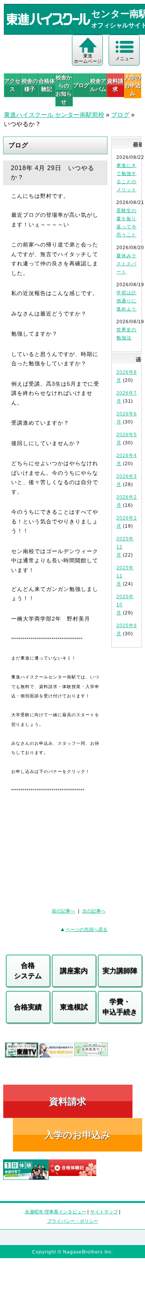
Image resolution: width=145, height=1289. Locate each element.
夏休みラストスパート (126, 264)
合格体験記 (47, 85)
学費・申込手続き (119, 1007)
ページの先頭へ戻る (86, 929)
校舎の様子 (30, 85)
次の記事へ (94, 911)
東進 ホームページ (88, 58)
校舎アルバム (98, 85)
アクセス (12, 85)
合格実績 (28, 1007)
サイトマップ (104, 1212)
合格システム (28, 971)
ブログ (81, 85)
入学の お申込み (133, 85)
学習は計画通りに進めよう (126, 301)
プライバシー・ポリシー (72, 1221)
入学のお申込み (77, 1135)
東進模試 (74, 1007)
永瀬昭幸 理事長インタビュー (55, 1212)
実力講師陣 (119, 971)
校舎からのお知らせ (64, 89)
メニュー (124, 58)
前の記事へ (63, 911)
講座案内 (74, 971)
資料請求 (115, 85)
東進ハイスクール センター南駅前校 (54, 114)
